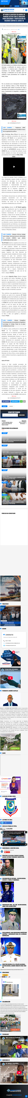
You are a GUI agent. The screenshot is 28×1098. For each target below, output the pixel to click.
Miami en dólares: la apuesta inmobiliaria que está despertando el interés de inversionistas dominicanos (13, 453)
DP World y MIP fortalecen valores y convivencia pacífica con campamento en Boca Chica (14, 478)
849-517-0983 (8, 640)
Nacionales (11, 406)
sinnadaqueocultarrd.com (10, 645)
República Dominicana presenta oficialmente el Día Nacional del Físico (13, 466)
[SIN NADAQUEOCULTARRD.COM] (14, 1092)
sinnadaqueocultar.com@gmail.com (12, 643)
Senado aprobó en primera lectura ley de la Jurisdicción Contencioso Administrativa (14, 441)
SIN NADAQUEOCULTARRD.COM (17, 1095)
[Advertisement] (4, 551)
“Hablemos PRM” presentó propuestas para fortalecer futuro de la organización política (14, 129)
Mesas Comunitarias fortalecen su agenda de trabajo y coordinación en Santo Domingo (13, 503)
